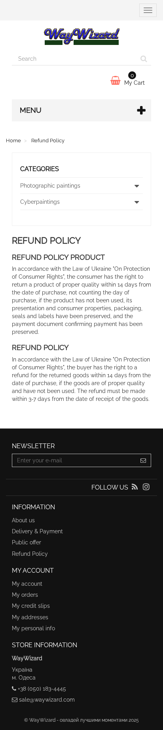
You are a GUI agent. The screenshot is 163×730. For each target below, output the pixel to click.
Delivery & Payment (37, 531)
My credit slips (31, 606)
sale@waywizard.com (47, 699)
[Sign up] (143, 460)
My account (27, 584)
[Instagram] (146, 487)
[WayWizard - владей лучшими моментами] (81, 36)
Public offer (26, 542)
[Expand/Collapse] (136, 185)
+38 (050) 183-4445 (42, 688)
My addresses (30, 617)
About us (23, 520)
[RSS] (135, 487)
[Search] (143, 58)
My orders (25, 595)
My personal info (33, 628)
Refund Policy (30, 554)
